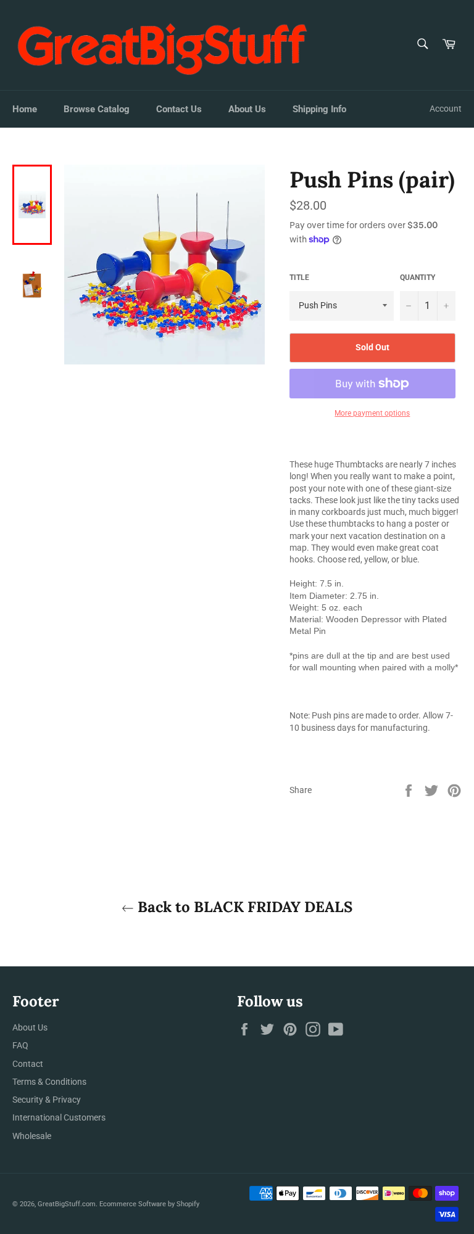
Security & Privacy (46, 1099)
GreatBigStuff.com (67, 1204)
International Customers (59, 1117)
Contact (27, 1064)
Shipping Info (319, 109)
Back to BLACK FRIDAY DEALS (243, 906)
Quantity (417, 277)
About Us (247, 109)
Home (24, 109)
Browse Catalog (97, 109)
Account (446, 108)
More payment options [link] (372, 413)
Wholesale (31, 1136)
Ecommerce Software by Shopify (149, 1204)
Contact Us (179, 109)
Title (299, 277)
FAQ (20, 1045)
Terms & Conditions (49, 1082)
